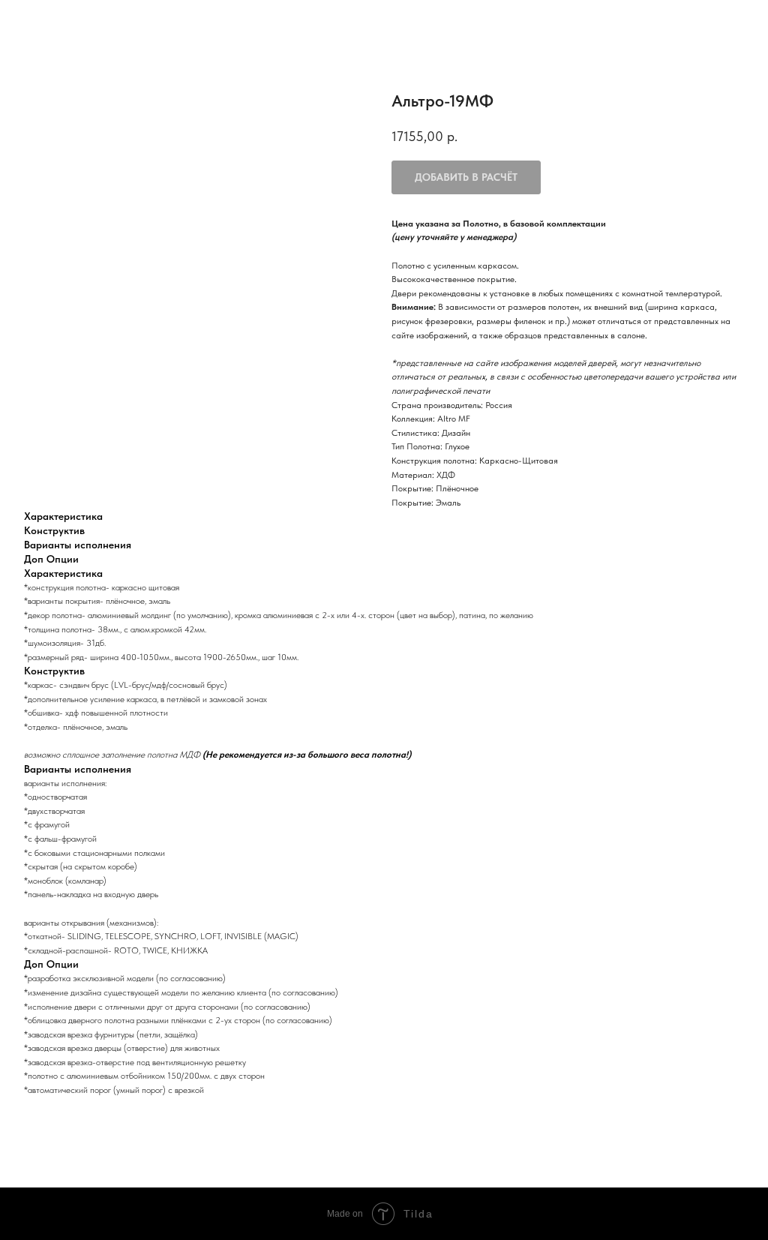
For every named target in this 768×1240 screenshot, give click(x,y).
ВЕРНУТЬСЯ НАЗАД (65, 22)
